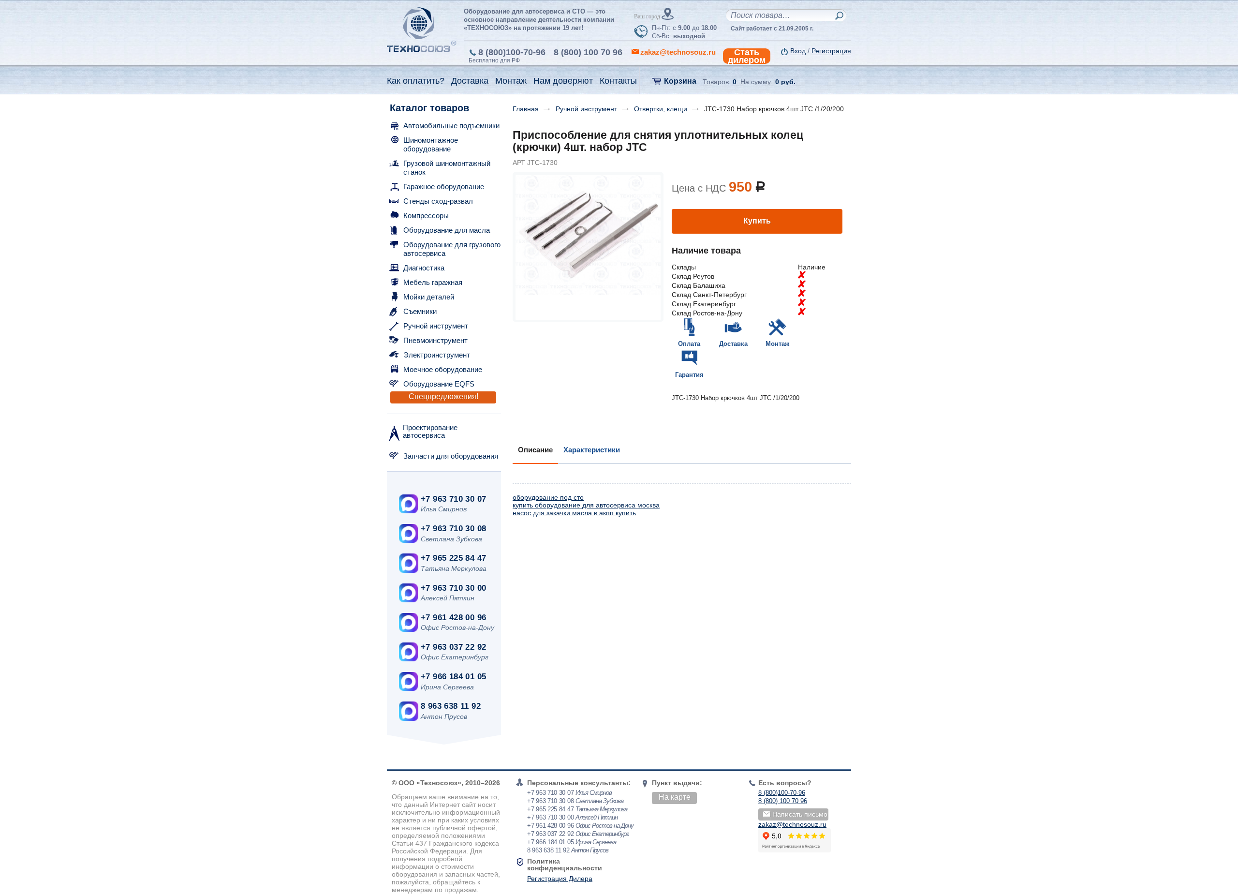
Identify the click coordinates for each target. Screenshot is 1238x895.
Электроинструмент (436, 355)
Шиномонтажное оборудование (430, 144)
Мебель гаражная (432, 282)
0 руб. (785, 81)
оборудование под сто (548, 497)
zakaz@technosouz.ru (792, 824)
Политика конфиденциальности (564, 864)
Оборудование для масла (446, 230)
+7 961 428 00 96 (453, 617)
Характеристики (591, 450)
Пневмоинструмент (435, 340)
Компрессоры (426, 215)
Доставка (733, 343)
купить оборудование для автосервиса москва (586, 505)
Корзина (680, 81)
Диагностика (423, 268)
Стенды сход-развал (438, 201)
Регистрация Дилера (559, 878)
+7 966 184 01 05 (453, 676)
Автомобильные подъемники (451, 125)
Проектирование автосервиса (430, 431)
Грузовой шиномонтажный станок (446, 167)
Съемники (420, 311)
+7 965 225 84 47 (453, 558)
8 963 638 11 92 (451, 706)
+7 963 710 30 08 (453, 528)
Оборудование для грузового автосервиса (452, 248)
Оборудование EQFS (438, 384)
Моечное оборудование (442, 369)
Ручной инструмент (435, 326)
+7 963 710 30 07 (453, 499)
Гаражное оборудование (443, 186)
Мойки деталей (428, 297)
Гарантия (689, 374)
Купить (757, 221)
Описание (535, 450)
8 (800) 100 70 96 (588, 52)
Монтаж (777, 343)
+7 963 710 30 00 (453, 588)
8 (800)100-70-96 (511, 52)
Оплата (689, 343)
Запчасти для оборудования (450, 456)
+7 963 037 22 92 (453, 647)
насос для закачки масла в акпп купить (574, 513)
